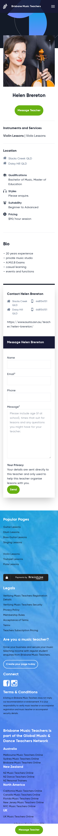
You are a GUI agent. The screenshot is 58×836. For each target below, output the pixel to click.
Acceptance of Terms (15, 620)
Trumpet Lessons (13, 559)
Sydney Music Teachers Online (21, 759)
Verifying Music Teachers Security (22, 605)
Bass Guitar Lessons (15, 537)
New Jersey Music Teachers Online (23, 802)
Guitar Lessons (12, 527)
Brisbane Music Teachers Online (22, 763)
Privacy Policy (11, 610)
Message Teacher (29, 110)
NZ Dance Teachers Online (18, 777)
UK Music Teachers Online (18, 816)
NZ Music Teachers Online (18, 773)
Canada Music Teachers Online (21, 795)
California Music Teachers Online (22, 791)
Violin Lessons (11, 554)
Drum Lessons (11, 532)
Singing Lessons (12, 542)
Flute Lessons (11, 564)
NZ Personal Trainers (15, 780)
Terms (6, 625)
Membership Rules (14, 615)
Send (13, 489)
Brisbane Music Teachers (26, 6)
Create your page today (20, 664)
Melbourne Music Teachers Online (23, 755)
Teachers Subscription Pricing (20, 630)
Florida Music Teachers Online (21, 798)
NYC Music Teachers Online (19, 806)
